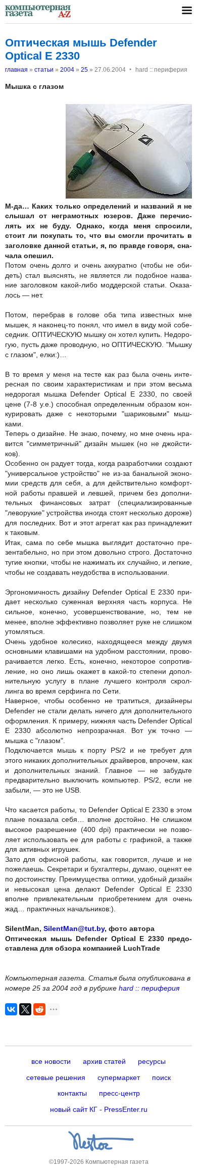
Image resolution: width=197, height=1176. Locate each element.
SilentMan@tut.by (74, 928)
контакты (72, 1093)
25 (84, 69)
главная (16, 69)
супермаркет (118, 1077)
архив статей (104, 1061)
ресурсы (152, 1061)
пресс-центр (119, 1093)
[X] (25, 1009)
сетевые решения (55, 1077)
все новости (51, 1061)
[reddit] (39, 1009)
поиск (161, 1077)
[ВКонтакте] (11, 1009)
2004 (67, 69)
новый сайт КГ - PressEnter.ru (98, 1109)
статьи (44, 69)
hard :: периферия (149, 988)
